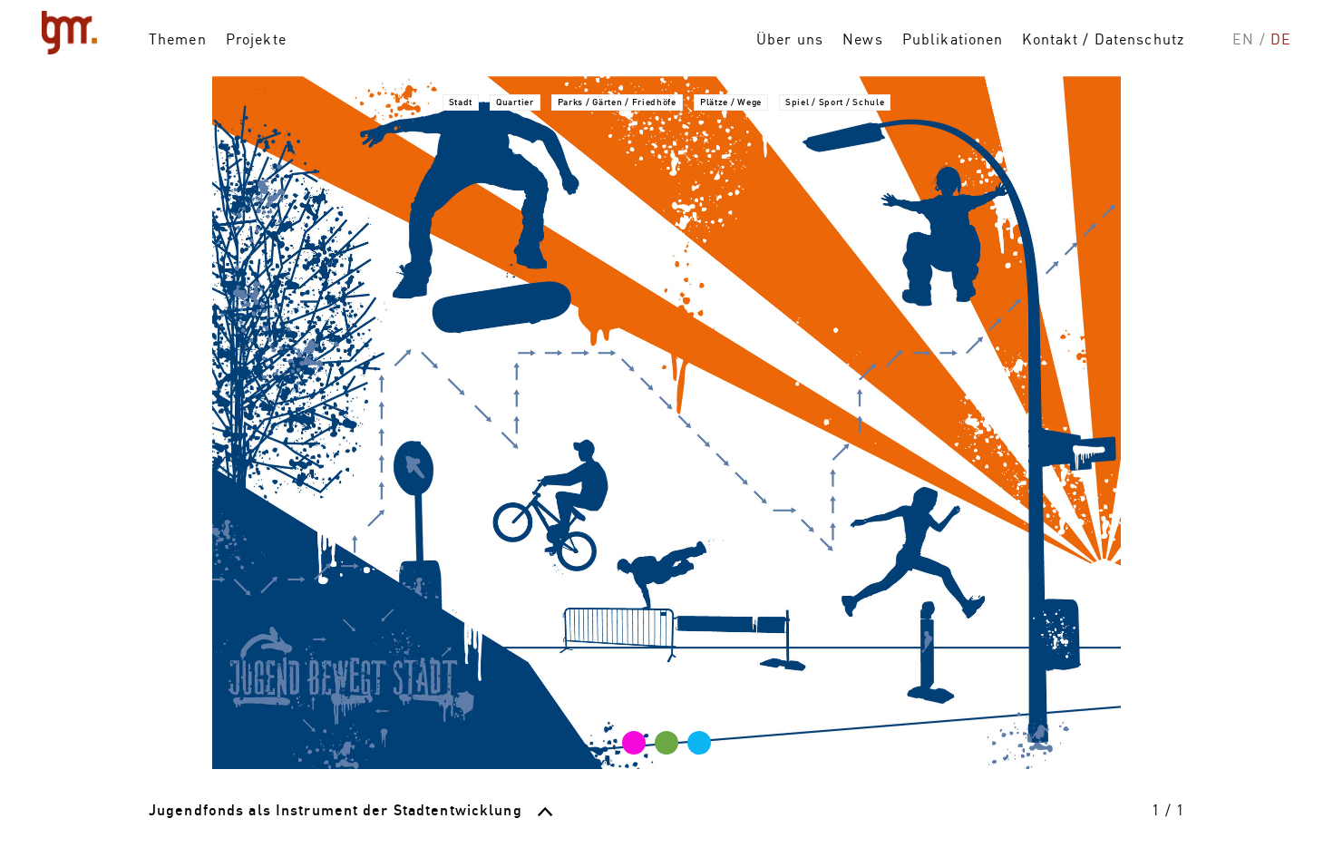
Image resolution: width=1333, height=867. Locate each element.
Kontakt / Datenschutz (1103, 39)
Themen (178, 39)
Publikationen (953, 39)
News (862, 39)
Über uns (789, 39)
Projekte (256, 39)
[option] (666, 422)
